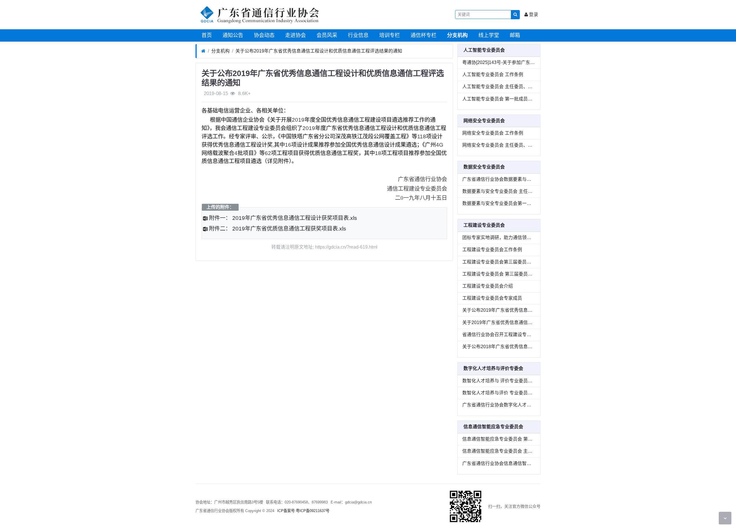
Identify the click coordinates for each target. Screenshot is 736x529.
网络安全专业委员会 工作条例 (492, 133)
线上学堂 (488, 35)
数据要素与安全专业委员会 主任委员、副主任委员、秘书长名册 (499, 191)
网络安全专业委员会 (484, 120)
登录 (533, 14)
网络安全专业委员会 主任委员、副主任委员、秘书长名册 (499, 145)
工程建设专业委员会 (484, 225)
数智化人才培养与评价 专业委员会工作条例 (499, 392)
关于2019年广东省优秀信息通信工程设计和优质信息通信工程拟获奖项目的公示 (499, 322)
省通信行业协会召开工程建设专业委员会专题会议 (499, 334)
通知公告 (232, 35)
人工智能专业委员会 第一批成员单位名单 (499, 98)
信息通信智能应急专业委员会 (493, 426)
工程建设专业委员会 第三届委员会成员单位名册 (499, 274)
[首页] (203, 51)
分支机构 (457, 35)
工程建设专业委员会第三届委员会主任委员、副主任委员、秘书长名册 (499, 261)
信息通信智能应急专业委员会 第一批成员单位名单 (499, 439)
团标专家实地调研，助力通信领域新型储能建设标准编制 (499, 237)
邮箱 (514, 35)
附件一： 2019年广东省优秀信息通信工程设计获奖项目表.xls (282, 218)
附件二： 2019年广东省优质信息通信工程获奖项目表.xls (277, 229)
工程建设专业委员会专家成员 (492, 298)
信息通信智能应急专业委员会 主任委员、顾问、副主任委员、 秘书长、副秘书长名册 (499, 451)
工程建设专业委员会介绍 (487, 286)
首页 (206, 35)
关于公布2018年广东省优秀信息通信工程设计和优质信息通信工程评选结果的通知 (499, 346)
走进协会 (295, 35)
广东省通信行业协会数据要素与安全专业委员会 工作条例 (499, 179)
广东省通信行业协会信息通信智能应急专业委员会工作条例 (499, 463)
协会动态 (263, 35)
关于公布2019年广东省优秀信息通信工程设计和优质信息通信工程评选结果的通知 (318, 51)
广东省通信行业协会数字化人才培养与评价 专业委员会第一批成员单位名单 (499, 404)
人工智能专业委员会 (484, 50)
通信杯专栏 (422, 35)
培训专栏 (389, 35)
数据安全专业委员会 (484, 166)
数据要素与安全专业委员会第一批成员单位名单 (499, 203)
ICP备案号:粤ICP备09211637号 (303, 511)
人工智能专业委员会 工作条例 (492, 74)
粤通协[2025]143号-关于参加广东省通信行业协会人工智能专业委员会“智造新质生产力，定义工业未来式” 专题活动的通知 (499, 62)
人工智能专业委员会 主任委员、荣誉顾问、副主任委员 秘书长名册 (499, 86)
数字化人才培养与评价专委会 (493, 368)
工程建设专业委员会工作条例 (492, 249)
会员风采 (326, 35)
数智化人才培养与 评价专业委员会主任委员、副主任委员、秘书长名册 (499, 380)
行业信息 (357, 35)
